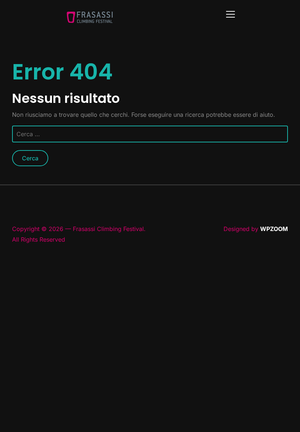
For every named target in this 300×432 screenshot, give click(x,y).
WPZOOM (274, 228)
